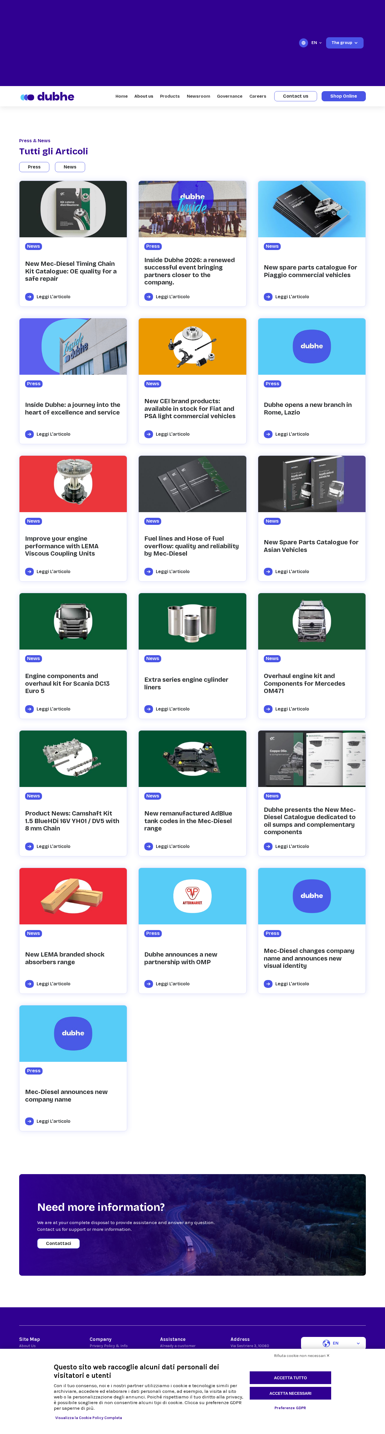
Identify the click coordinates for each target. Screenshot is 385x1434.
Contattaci (58, 1243)
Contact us (295, 96)
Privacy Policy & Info (109, 1345)
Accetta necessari (290, 1393)
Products (170, 96)
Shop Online (343, 96)
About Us (27, 1345)
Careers (257, 96)
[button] (317, 42)
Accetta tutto (290, 1378)
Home (122, 96)
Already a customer (178, 1345)
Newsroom (198, 96)
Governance (229, 96)
